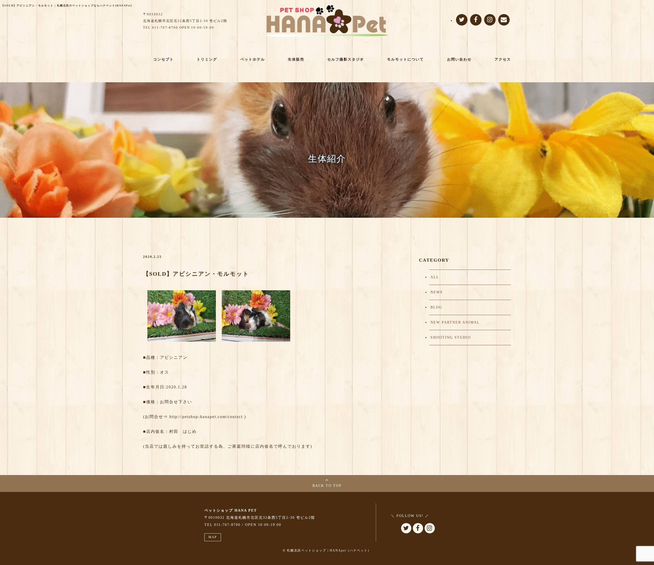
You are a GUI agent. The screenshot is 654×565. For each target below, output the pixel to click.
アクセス (503, 59)
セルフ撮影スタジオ (345, 59)
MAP (212, 537)
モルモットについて (405, 59)
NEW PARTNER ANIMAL (455, 322)
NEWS (436, 292)
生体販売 (296, 59)
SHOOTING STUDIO (450, 337)
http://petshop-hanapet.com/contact (206, 416)
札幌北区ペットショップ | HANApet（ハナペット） (329, 550)
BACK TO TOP (327, 486)
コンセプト (163, 59)
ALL (434, 277)
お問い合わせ (459, 59)
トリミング (207, 59)
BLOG (436, 307)
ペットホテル (252, 59)
